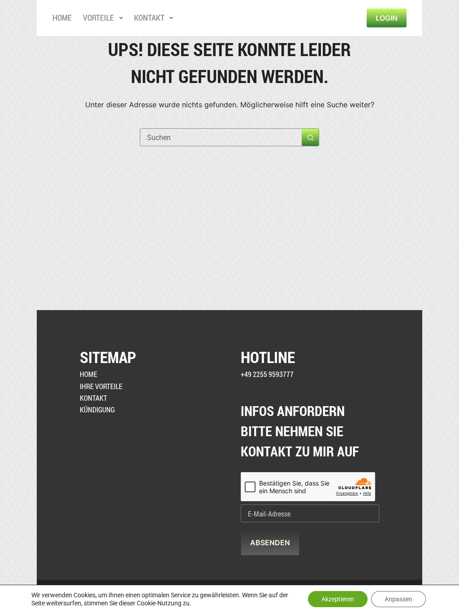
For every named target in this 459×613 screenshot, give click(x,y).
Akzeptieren (337, 599)
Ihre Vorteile (101, 386)
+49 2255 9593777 (267, 374)
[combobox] (221, 137)
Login (387, 17)
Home (62, 17)
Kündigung (97, 409)
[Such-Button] (310, 137)
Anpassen (398, 599)
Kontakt (149, 17)
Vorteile (98, 17)
